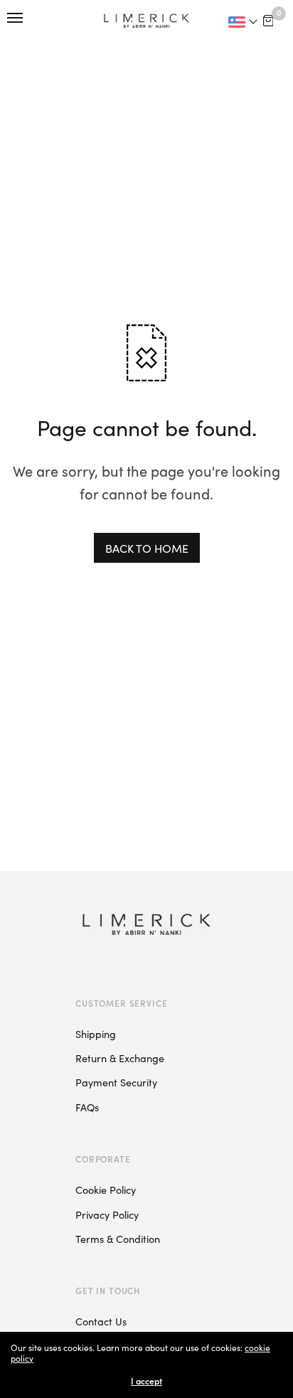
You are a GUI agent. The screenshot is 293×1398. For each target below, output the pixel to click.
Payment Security (116, 1082)
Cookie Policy (105, 1189)
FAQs (87, 1107)
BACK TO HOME (146, 548)
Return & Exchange (119, 1058)
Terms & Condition (117, 1239)
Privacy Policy (107, 1214)
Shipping (95, 1034)
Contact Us (101, 1321)
